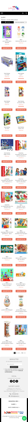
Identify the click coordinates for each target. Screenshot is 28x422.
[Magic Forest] (7, 145)
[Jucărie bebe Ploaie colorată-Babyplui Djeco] (21, 301)
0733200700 (14, 394)
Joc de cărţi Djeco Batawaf (7, 41)
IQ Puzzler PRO (21, 102)
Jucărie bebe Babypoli (7, 310)
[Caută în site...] (26, 13)
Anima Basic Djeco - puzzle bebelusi (21, 284)
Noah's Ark (21, 128)
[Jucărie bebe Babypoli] (7, 301)
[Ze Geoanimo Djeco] (7, 249)
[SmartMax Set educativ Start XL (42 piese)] (21, 171)
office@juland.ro (14, 396)
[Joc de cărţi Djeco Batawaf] (7, 32)
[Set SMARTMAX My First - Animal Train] (7, 197)
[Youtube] (14, 381)
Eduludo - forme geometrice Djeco (21, 207)
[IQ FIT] (21, 62)
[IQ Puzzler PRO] (21, 92)
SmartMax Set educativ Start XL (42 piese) (21, 181)
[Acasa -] (14, 8)
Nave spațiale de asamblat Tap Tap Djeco (21, 232)
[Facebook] (11, 381)
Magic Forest (7, 154)
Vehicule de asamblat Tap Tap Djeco (21, 258)
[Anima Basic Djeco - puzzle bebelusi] (21, 275)
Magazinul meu (13, 401)
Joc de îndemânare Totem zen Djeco (7, 284)
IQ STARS (7, 75)
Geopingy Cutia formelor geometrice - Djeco (7, 232)
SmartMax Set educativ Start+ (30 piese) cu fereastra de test (7, 181)
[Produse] (2, 13)
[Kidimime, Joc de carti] (21, 32)
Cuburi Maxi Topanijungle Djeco (21, 342)
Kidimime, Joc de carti (21, 41)
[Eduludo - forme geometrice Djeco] (21, 197)
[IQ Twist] (7, 119)
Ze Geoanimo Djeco (7, 258)
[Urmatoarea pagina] (25, 353)
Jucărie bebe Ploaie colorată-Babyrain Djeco (7, 342)
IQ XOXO (7, 102)
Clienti (13, 404)
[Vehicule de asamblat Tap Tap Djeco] (21, 249)
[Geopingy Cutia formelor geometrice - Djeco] (7, 223)
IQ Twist (7, 128)
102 (22, 353)
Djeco (7, 39)
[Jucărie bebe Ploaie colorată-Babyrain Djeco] (7, 329)
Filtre (8, 22)
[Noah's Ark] (21, 119)
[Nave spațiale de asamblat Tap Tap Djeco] (21, 223)
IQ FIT (21, 75)
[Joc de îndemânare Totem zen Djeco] (7, 275)
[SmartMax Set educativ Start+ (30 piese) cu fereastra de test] (7, 171)
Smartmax (21, 153)
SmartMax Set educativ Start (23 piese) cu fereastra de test (21, 155)
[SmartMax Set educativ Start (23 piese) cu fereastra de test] (21, 145)
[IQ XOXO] (7, 92)
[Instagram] (17, 381)
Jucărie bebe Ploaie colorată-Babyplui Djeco (21, 310)
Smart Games (7, 73)
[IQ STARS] (7, 61)
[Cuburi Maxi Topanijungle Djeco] (21, 329)
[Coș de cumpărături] (22, 13)
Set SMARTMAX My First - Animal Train (7, 207)
